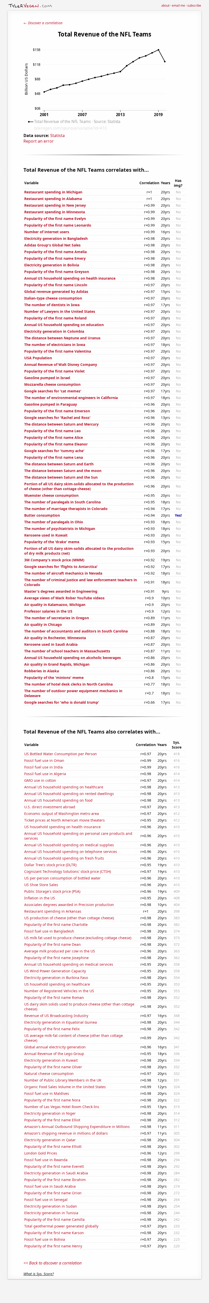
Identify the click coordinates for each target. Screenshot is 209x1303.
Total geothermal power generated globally (61, 1226)
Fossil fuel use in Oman (44, 760)
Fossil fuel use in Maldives (46, 1093)
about (165, 5)
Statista (57, 135)
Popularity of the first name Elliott (53, 1146)
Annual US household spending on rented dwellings (69, 793)
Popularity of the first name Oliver (53, 1066)
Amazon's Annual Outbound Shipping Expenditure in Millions (77, 1126)
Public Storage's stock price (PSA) (52, 891)
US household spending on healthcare (57, 984)
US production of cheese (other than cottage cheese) (69, 917)
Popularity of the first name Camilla (54, 1219)
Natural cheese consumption (49, 1073)
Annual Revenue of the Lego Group (54, 1053)
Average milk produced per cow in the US (59, 951)
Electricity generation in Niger (50, 1113)
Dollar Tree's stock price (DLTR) (50, 864)
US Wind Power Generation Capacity (55, 971)
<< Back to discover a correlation (52, 1263)
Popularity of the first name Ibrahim (55, 1179)
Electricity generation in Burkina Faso (56, 977)
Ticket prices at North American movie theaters (64, 820)
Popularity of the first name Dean (52, 944)
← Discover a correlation (42, 22)
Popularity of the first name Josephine (56, 957)
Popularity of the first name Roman (54, 997)
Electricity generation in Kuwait (51, 1060)
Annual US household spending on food (58, 800)
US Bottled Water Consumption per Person (60, 753)
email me (178, 5)
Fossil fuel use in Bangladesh (49, 931)
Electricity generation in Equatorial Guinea (60, 1022)
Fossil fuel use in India (43, 767)
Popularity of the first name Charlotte (56, 924)
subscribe (194, 5)
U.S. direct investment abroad (49, 806)
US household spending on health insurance (62, 826)
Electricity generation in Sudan (50, 1206)
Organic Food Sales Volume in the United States (65, 1086)
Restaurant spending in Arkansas (52, 911)
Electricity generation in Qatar (50, 1139)
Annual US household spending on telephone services (70, 851)
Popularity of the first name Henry (53, 1246)
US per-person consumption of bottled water (62, 878)
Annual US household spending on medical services (68, 964)
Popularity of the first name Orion (53, 1192)
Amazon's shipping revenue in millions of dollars (66, 1133)
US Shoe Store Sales (41, 884)
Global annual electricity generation (55, 1047)
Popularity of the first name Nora (52, 1100)
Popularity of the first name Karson (54, 1232)
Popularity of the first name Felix (52, 1028)
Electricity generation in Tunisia (51, 1212)
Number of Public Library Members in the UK (62, 1080)
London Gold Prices (40, 1153)
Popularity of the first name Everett (54, 1166)
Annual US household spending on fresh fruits (64, 858)
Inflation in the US (39, 898)
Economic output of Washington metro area (61, 813)
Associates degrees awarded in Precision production (69, 904)
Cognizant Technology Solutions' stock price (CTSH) (67, 871)
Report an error (38, 141)
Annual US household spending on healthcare (63, 787)
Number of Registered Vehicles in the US (59, 990)
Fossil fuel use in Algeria (45, 773)
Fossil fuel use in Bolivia (44, 1239)
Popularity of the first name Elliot (52, 1120)
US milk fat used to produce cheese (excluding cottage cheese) (77, 937)
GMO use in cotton (40, 780)
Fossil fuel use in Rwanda (46, 1159)
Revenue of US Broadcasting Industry (56, 1015)
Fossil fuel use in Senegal (46, 1199)
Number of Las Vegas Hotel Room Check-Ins (61, 1106)
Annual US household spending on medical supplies (69, 844)
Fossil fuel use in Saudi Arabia (50, 1186)
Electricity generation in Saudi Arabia (56, 1173)
